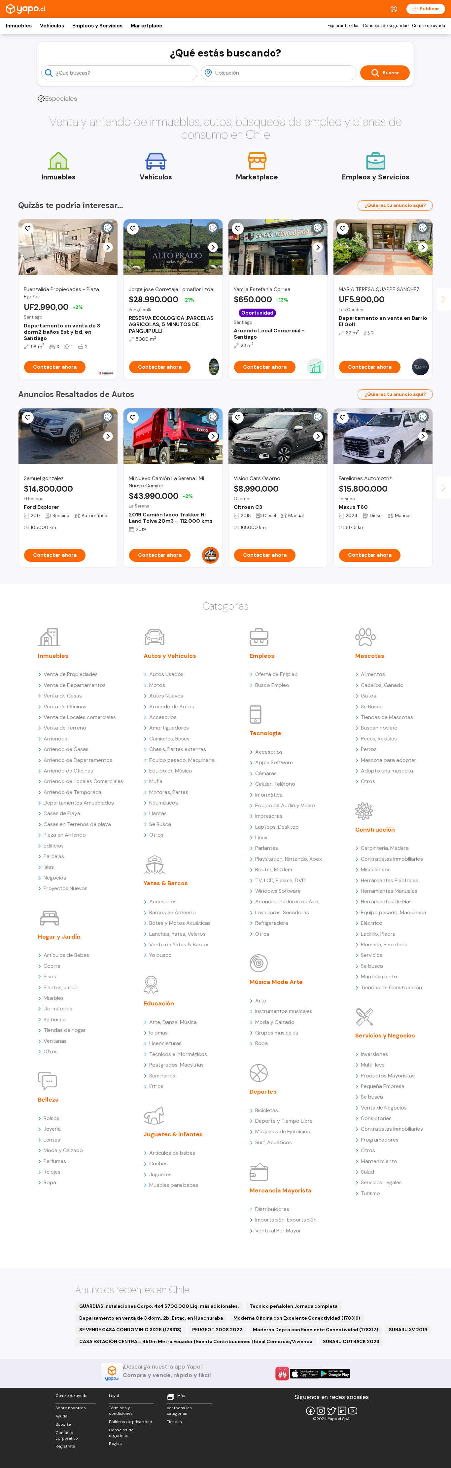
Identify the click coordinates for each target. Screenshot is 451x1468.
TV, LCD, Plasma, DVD (280, 880)
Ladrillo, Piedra (378, 933)
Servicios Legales (381, 1182)
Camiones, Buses (169, 738)
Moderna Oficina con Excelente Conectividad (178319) (296, 1318)
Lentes (52, 1139)
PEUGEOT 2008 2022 (217, 1330)
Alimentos (373, 674)
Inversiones (374, 1054)
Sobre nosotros (70, 1408)
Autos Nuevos (166, 695)
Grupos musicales (276, 1032)
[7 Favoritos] (28, 418)
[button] (108, 247)
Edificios (54, 845)
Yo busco (160, 955)
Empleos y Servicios (97, 25)
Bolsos (51, 1118)
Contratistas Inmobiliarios (392, 858)
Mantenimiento (379, 976)
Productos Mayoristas (388, 1075)
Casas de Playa (62, 813)
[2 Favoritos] (133, 418)
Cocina (52, 965)
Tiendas (174, 1421)
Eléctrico (371, 923)
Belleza (48, 1100)
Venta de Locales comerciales (80, 717)
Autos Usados (166, 674)
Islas (49, 866)
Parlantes (266, 848)
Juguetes (160, 1174)
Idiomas (158, 1032)
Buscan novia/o (379, 727)
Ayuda (61, 1416)
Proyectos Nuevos (65, 888)
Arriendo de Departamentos (78, 760)
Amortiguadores (169, 727)
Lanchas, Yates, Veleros (177, 933)
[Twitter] (331, 1411)
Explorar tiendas (344, 25)
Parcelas (54, 856)
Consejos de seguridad (386, 25)
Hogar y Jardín (59, 937)
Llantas (158, 813)
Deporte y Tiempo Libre (284, 1120)
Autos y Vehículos (170, 656)
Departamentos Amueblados (79, 802)
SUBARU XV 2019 (408, 1330)
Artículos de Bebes (66, 955)
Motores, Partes (168, 792)
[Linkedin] (342, 1411)
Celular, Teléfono (275, 783)
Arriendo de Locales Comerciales (83, 781)
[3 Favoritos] (28, 229)
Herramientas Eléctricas (389, 880)
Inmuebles (19, 25)
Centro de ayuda (428, 25)
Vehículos (52, 25)
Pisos (50, 976)
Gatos (368, 695)
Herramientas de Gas (386, 901)
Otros (51, 1051)
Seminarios (162, 1075)
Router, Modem (273, 869)
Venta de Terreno (65, 727)
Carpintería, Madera (385, 848)
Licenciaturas (165, 1043)
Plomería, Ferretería (384, 944)
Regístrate (65, 1446)
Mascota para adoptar (388, 760)
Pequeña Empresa (382, 1086)
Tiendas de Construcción (391, 987)
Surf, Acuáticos (273, 1142)
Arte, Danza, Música (173, 1022)
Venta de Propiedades (71, 674)
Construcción (375, 830)
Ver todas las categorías (179, 1410)
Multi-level (373, 1064)
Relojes (52, 1171)
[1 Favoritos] (238, 418)
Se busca (55, 1019)
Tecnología (265, 733)
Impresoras (268, 815)
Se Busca (160, 824)
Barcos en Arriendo (172, 912)
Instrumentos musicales (283, 1011)
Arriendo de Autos (171, 706)
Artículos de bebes (172, 1152)
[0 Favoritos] (343, 229)
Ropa (50, 1182)
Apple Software (274, 762)
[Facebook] (310, 1411)
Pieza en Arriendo (65, 834)
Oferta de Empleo (276, 674)
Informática (269, 794)
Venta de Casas (63, 695)
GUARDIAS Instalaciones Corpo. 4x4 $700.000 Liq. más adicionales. (159, 1306)
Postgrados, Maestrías (176, 1064)
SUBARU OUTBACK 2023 (351, 1341)
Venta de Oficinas (65, 706)
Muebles (54, 998)
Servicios (371, 955)
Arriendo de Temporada (73, 792)
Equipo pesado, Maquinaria (182, 760)
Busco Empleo (272, 685)
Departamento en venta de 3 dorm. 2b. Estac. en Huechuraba (151, 1318)
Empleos (262, 656)
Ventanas (55, 1040)
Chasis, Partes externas (177, 749)
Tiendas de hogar (65, 1030)
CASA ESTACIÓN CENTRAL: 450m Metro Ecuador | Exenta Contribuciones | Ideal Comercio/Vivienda (195, 1341)
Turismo (370, 1193)
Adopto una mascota (387, 770)
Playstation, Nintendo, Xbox (288, 858)
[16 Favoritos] (133, 229)
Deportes (263, 1092)
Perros (369, 749)
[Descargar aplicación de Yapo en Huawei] (282, 1373)
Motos (157, 685)
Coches (158, 1163)
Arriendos (55, 738)
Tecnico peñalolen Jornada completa (293, 1306)
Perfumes (55, 1161)
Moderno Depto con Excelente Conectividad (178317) (315, 1330)
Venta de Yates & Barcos (179, 944)
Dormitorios (58, 1008)
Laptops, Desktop (277, 826)
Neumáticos (163, 802)
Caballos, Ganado (382, 685)
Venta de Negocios (384, 1107)
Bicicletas (266, 1110)
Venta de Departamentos (75, 685)
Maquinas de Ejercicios (282, 1131)
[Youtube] (352, 1411)
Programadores (380, 1139)
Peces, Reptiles (379, 738)
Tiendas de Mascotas (387, 717)
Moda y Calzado (63, 1150)
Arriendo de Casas (66, 749)
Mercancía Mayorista (281, 1190)
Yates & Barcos (166, 883)
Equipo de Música (170, 770)
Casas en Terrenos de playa (77, 824)
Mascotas (369, 656)
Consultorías (376, 1118)
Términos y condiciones (121, 1410)
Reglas (115, 1443)
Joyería (52, 1128)
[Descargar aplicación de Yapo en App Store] (305, 1373)
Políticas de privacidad (130, 1421)
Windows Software (278, 890)
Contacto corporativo (66, 1435)
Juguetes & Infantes (173, 1134)
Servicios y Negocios (385, 1035)
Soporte (63, 1424)
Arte (260, 1000)
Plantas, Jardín (61, 987)
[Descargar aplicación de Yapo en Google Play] (335, 1373)
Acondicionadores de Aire (286, 901)
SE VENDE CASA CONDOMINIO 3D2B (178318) (130, 1330)
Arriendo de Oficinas (68, 770)
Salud (367, 1171)
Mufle (155, 781)
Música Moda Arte (276, 982)
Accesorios (163, 717)
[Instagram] (321, 1411)
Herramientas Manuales (389, 890)
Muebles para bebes (173, 1185)
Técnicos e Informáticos (178, 1054)
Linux (261, 837)
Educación (159, 1003)
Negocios (55, 877)
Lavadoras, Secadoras (282, 912)
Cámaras (266, 773)
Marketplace (146, 25)
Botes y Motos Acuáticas (180, 923)
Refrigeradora (271, 923)
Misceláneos (376, 869)
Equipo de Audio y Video (285, 805)
